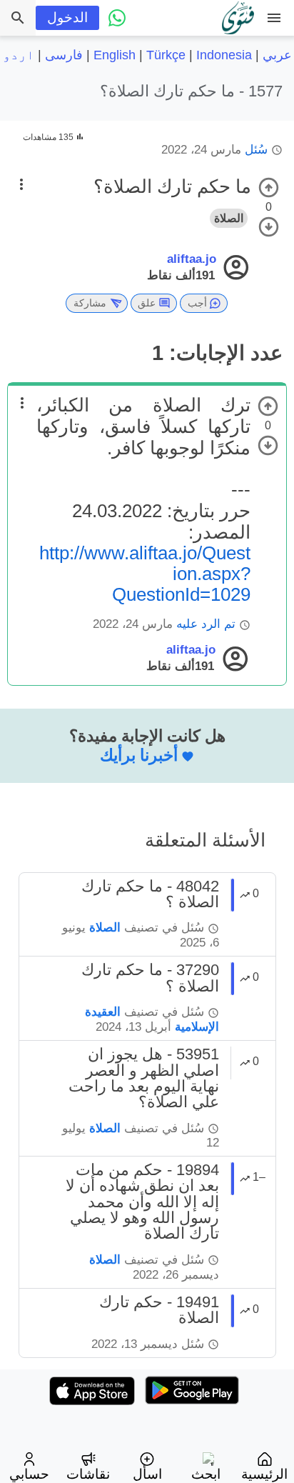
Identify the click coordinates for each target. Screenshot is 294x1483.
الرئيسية (264, 1474)
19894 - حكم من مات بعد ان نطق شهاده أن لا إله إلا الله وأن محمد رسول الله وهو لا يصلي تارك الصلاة (142, 1202)
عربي (277, 55)
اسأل (147, 1474)
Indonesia (224, 55)
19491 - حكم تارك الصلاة (159, 1310)
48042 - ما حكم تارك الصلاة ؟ (150, 894)
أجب (197, 303)
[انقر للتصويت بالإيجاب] (268, 187)
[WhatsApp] (117, 18)
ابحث (205, 1474)
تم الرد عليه (205, 624)
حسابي (29, 1474)
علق (147, 303)
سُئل (256, 149)
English (114, 55)
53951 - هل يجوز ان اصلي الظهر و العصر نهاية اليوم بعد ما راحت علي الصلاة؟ (144, 1078)
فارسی (64, 55)
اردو (18, 55)
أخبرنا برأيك (139, 755)
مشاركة (90, 303)
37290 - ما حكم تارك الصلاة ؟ (150, 977)
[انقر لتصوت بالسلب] (268, 227)
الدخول (67, 17)
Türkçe (166, 55)
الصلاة (228, 218)
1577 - (191, 91)
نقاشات (88, 1474)
